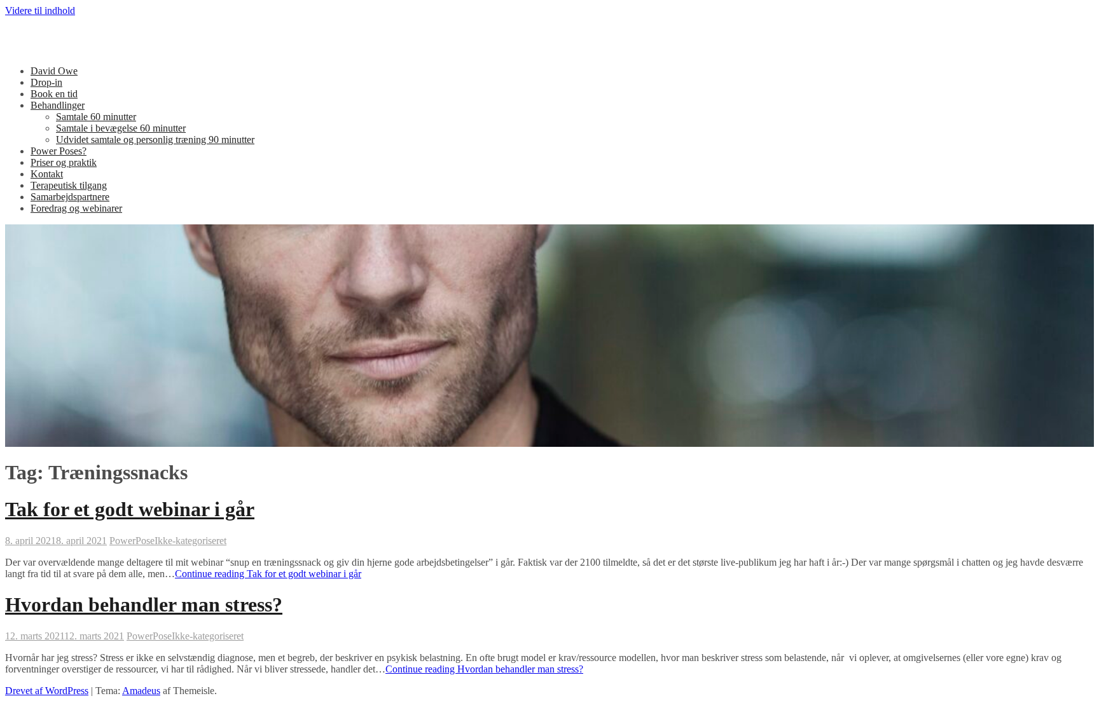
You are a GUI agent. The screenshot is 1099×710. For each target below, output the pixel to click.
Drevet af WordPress (46, 690)
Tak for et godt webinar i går (129, 509)
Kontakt (47, 173)
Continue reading (268, 573)
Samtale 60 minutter (96, 116)
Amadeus (141, 690)
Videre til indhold (40, 10)
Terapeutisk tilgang (69, 185)
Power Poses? (58, 151)
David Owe (54, 70)
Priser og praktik (64, 162)
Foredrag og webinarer (76, 208)
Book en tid (54, 93)
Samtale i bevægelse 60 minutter (121, 128)
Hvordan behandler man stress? (143, 604)
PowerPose (132, 540)
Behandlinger (58, 105)
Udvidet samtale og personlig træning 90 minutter (155, 139)
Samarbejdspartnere (70, 196)
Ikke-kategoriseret (190, 540)
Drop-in (46, 82)
